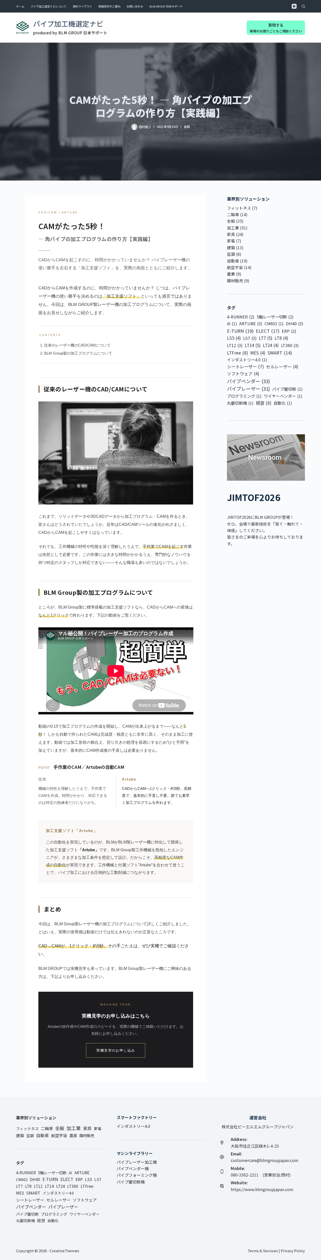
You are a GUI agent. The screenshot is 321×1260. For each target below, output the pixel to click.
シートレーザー (245, 366)
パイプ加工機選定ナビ (68, 24)
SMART (280, 352)
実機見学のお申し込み (115, 1050)
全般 (187, 126)
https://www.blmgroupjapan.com (262, 1189)
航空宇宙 (235, 267)
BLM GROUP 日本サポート (166, 6)
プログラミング (244, 396)
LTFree (237, 353)
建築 (231, 247)
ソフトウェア (243, 373)
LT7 (265, 338)
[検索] (303, 6)
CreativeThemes (64, 1250)
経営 (263, 403)
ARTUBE (250, 323)
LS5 (234, 338)
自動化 (283, 403)
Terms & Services (263, 1250)
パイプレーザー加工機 (137, 1162)
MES (257, 353)
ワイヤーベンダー (283, 396)
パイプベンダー (248, 381)
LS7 (250, 338)
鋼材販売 (235, 281)
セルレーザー (282, 366)
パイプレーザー (248, 388)
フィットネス (239, 208)
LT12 (235, 345)
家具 (231, 234)
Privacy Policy (293, 1250)
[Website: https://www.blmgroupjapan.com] (222, 1186)
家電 (231, 241)
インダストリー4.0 (247, 360)
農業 (231, 274)
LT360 (290, 345)
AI (232, 323)
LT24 (271, 345)
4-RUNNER (240, 317)
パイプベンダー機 (133, 1168)
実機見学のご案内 (109, 6)
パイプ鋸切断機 (131, 1182)
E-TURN (240, 330)
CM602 (274, 323)
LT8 (281, 338)
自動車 (233, 261)
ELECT (267, 330)
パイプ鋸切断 (287, 389)
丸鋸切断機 (240, 403)
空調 (231, 254)
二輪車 (233, 214)
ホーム (20, 6)
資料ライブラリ (82, 6)
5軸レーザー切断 (275, 317)
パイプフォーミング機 (137, 1175)
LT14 (253, 345)
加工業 (233, 228)
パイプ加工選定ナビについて (48, 6)
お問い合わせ (135, 6)
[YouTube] (294, 6)
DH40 (294, 323)
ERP (289, 331)
